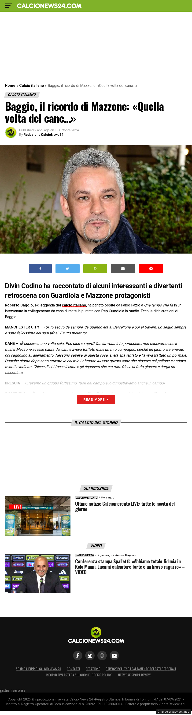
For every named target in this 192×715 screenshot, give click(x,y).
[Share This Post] (95, 268)
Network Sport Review (134, 674)
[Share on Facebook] (40, 268)
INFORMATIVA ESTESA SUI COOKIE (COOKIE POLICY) (79, 674)
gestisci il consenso (12, 690)
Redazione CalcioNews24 (43, 134)
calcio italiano (74, 305)
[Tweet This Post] (67, 268)
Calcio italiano (31, 85)
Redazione (93, 668)
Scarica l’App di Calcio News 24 (38, 668)
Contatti (73, 668)
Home (10, 85)
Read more (94, 400)
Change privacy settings (173, 711)
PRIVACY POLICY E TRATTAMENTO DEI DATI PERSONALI (141, 668)
